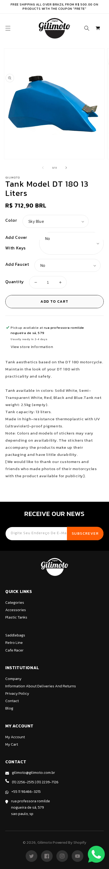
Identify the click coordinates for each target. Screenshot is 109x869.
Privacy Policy (17, 693)
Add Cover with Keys (16, 242)
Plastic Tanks (16, 617)
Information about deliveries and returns (40, 686)
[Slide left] (43, 167)
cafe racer (14, 650)
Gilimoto (44, 842)
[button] (8, 28)
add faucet (17, 264)
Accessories (15, 610)
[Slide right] (66, 167)
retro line (14, 642)
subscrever (85, 533)
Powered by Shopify (69, 842)
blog (9, 708)
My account (15, 737)
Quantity (14, 281)
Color (11, 220)
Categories (14, 602)
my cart (11, 744)
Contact (12, 701)
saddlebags (15, 635)
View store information (32, 347)
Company (13, 679)
